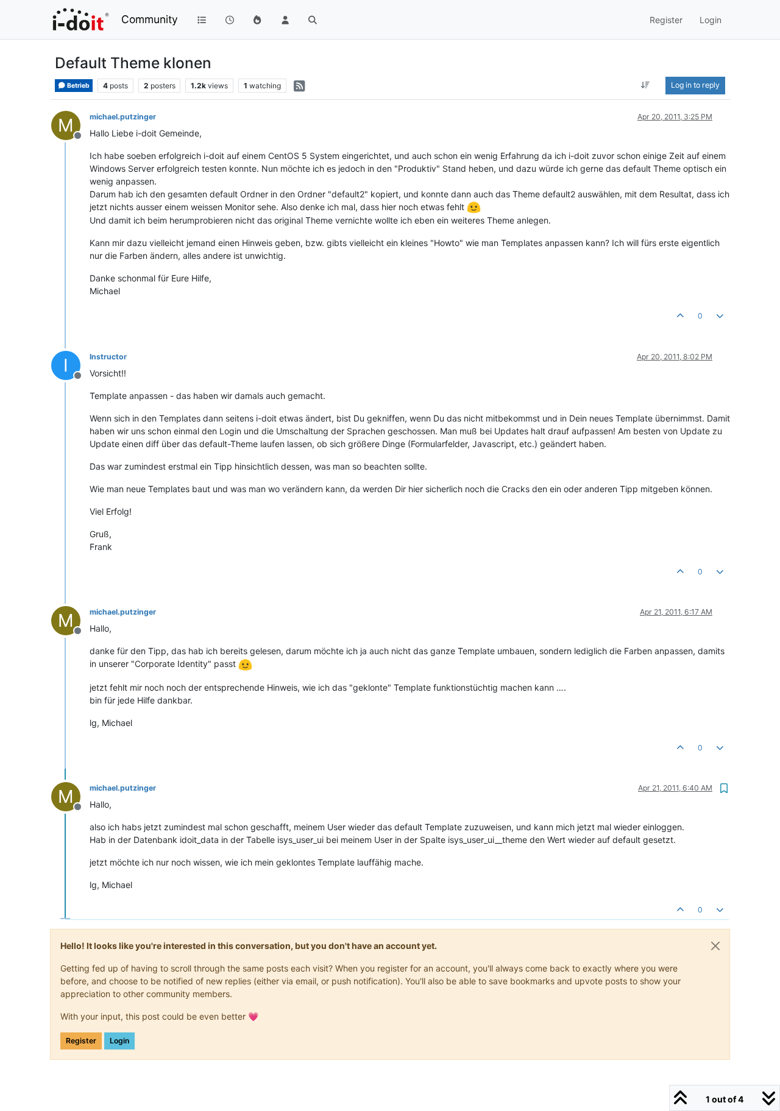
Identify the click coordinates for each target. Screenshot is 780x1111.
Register (81, 1040)
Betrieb (78, 86)
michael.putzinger (123, 116)
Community (149, 19)
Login (119, 1040)
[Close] (715, 945)
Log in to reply (695, 85)
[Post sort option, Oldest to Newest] (646, 85)
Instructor (108, 356)
